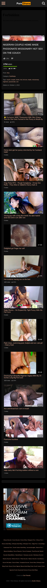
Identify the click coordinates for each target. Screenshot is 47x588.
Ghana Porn (39, 540)
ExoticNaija (41, 543)
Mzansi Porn (39, 547)
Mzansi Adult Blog (25, 566)
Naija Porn (35, 543)
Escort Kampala (27, 551)
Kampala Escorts (24, 562)
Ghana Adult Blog (6, 543)
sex (17, 82)
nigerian (5, 82)
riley (8, 73)
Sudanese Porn (8, 547)
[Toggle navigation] (3, 3)
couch (8, 79)
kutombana (40, 558)
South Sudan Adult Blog (19, 547)
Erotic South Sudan (35, 566)
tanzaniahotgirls (31, 547)
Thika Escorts (23, 558)
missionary (35, 79)
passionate (12, 82)
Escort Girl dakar (7, 562)
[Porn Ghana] (23, 3)
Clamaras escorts (28, 555)
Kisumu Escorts (7, 558)
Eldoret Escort (16, 558)
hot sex (25, 79)
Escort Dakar (15, 562)
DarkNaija (12, 76)
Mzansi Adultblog (8, 551)
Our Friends (26, 575)
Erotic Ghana (8, 566)
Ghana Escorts (7, 540)
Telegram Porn (31, 540)
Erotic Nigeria (16, 566)
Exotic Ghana (36, 581)
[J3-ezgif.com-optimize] (23, 38)
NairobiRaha (11, 555)
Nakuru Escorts (33, 558)
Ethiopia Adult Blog (17, 543)
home (18, 79)
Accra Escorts (16, 540)
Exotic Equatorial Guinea (20, 570)
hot (21, 79)
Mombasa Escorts (38, 555)
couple (13, 79)
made (29, 79)
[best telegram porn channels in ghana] (24, 509)
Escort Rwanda (18, 551)
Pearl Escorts (35, 551)
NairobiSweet (19, 555)
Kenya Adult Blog (32, 570)
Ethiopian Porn (27, 543)
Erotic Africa (33, 562)
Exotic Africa (24, 540)
